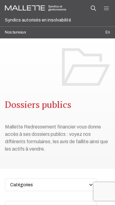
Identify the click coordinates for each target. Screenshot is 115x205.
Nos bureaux (15, 32)
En (107, 32)
